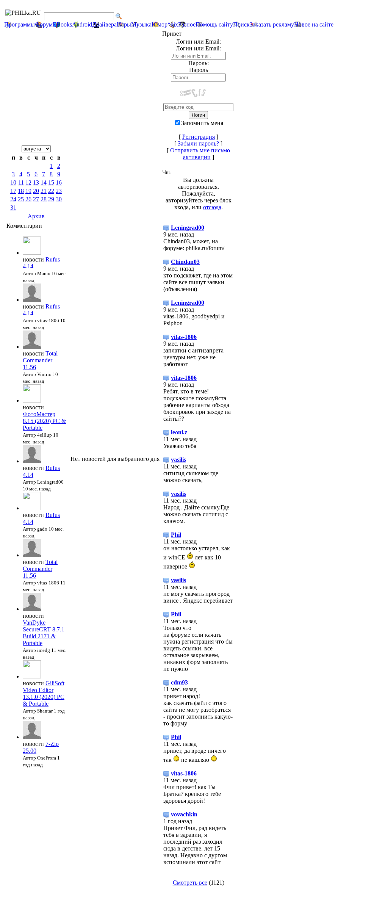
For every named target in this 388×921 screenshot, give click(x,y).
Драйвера (104, 24)
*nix (172, 24)
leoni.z (179, 432)
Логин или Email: (198, 48)
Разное (187, 24)
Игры (124, 24)
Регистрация (198, 136)
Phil (176, 534)
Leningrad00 (187, 227)
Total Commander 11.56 (40, 360)
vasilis (178, 459)
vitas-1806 (184, 337)
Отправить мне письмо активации (200, 153)
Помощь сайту (214, 24)
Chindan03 (185, 261)
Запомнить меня (202, 123)
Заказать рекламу (272, 24)
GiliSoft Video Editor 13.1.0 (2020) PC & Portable (43, 693)
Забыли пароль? (198, 143)
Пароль (198, 70)
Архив (36, 216)
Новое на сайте (313, 24)
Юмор (159, 24)
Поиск (241, 24)
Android (82, 24)
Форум (44, 24)
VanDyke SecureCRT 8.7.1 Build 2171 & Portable (43, 632)
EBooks (62, 24)
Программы (19, 24)
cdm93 (179, 682)
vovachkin (184, 814)
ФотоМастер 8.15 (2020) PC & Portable (44, 421)
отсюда (212, 207)
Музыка (141, 24)
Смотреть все (190, 882)
